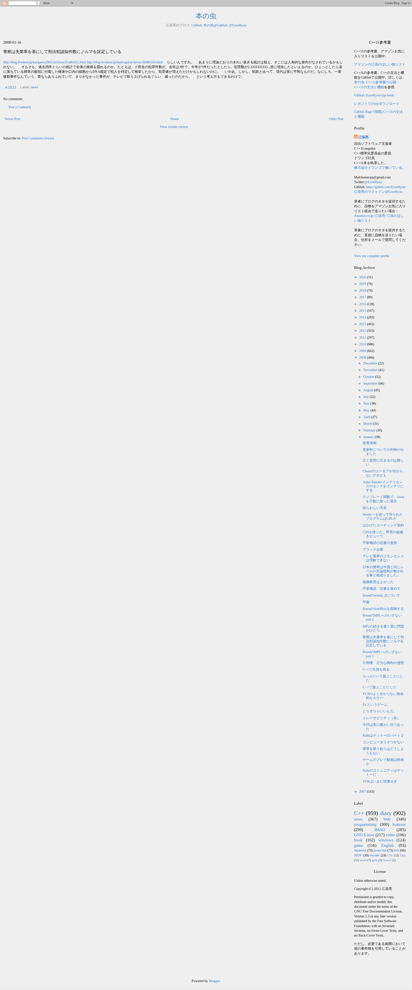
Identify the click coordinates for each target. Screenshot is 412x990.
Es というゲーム (375, 704)
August (368, 390)
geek (374, 860)
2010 (363, 344)
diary (386, 813)
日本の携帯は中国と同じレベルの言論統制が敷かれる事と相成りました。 (383, 571)
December (370, 363)
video (390, 835)
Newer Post (12, 119)
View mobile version (174, 127)
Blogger (214, 981)
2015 (363, 310)
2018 (363, 290)
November (371, 370)
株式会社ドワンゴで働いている (378, 167)
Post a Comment (20, 107)
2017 (363, 297)
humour (399, 824)
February (369, 430)
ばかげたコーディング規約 (383, 525)
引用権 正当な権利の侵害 (383, 663)
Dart (403, 855)
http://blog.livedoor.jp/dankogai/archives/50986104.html (124, 62)
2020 (363, 277)
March (368, 423)
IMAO (379, 829)
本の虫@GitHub (215, 25)
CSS (390, 855)
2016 (363, 304)
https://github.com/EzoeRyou (385, 187)
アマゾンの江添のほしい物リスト (380, 64)
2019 (363, 284)
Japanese (360, 850)
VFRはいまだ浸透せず (380, 781)
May (366, 410)
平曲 (366, 602)
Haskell (387, 860)
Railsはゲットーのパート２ (383, 735)
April (367, 417)
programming (365, 824)
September (371, 383)
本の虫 (206, 16)
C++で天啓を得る (376, 669)
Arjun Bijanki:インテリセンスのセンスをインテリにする (383, 486)
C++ (359, 813)
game (358, 845)
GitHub (196, 25)
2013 (363, 324)
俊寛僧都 (369, 443)
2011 (363, 337)
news (34, 87)
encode (374, 855)
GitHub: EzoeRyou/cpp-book (374, 95)
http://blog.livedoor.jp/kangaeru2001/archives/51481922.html (44, 62)
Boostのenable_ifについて (381, 595)
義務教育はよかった (378, 582)
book (358, 840)
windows (385, 840)
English (387, 845)
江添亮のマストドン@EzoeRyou (378, 191)
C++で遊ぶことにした (379, 687)
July (366, 397)
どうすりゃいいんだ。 (380, 711)
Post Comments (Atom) (38, 138)
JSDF (358, 855)
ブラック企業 (373, 549)
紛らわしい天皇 (375, 508)
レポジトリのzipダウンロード (376, 103)
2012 (363, 330)
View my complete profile (371, 256)
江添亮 (363, 137)
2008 (363, 357)
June (366, 403)
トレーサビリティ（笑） (381, 718)
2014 (363, 317)
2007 (363, 791)
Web (387, 819)
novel (363, 860)
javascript (379, 850)
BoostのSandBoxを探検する (383, 609)
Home (174, 119)
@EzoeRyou (237, 25)
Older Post (336, 119)
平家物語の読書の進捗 (380, 543)
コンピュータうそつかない (383, 742)
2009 (363, 351)
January (369, 437)
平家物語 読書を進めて (381, 588)
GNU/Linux (364, 835)
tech (396, 850)
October (369, 377)
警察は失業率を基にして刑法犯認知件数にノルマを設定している (383, 641)
